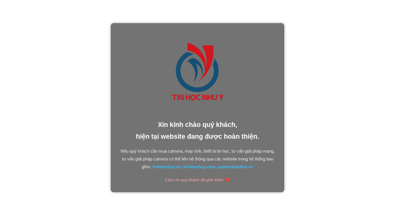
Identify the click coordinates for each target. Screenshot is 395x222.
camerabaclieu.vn (235, 166)
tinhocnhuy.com (199, 166)
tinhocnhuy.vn (166, 166)
